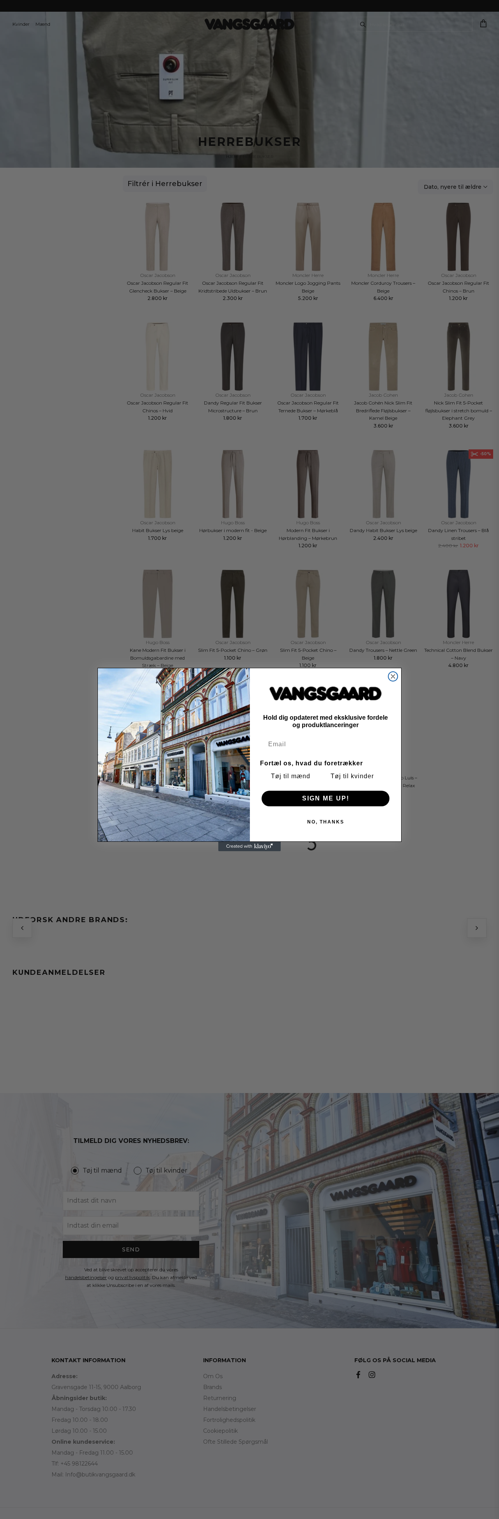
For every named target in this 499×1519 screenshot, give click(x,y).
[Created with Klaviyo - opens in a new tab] (249, 846)
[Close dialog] (393, 676)
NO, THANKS (325, 822)
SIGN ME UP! (325, 798)
